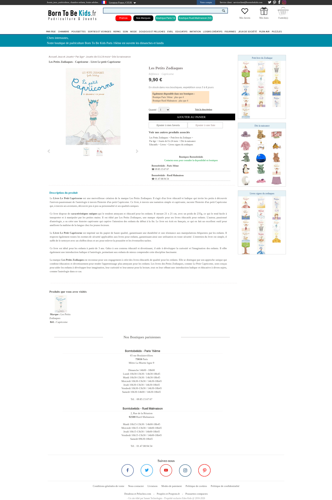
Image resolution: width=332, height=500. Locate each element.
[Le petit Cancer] (276, 66)
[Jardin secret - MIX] (276, 134)
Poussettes (78, 31)
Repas (116, 31)
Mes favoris (244, 18)
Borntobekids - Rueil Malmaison (168, 175)
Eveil (170, 31)
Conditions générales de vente (108, 486)
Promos (123, 18)
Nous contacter (136, 486)
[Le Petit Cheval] (261, 213)
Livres (163, 144)
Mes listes (264, 18)
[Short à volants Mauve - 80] (276, 180)
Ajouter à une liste (205, 125)
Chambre (63, 31)
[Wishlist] (245, 14)
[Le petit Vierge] (261, 101)
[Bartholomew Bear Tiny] (276, 157)
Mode (133, 31)
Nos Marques (143, 18)
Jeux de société (247, 31)
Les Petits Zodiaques (166, 68)
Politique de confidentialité (225, 486)
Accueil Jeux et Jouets (61, 56)
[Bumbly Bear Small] (261, 134)
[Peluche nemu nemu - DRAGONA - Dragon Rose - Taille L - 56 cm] (261, 180)
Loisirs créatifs (212, 31)
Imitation (195, 31)
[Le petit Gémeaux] (261, 66)
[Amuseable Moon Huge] (245, 180)
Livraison (153, 486)
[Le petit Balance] (245, 101)
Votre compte (206, 2)
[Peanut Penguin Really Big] (245, 169)
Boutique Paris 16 (165, 18)
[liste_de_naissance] (264, 14)
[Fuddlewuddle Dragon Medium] (261, 169)
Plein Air (264, 31)
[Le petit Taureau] (245, 78)
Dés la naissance (121, 56)
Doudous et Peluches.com (137, 493)
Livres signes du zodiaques (180, 144)
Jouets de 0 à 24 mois (98, 56)
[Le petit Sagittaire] (245, 112)
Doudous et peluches (152, 31)
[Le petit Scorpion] (245, 66)
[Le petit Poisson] (276, 101)
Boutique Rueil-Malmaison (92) (195, 18)
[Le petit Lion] (276, 78)
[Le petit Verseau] (245, 89)
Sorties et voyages (99, 31)
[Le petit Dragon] (261, 78)
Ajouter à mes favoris (168, 125)
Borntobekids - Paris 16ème (165, 165)
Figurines (230, 31)
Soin (125, 31)
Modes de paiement (171, 486)
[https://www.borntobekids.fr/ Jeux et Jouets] (72, 12)
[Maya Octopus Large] (245, 134)
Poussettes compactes (196, 493)
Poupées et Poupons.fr (168, 493)
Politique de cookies (196, 486)
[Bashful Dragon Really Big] (245, 157)
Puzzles (277, 31)
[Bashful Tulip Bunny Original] (245, 145)
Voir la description (203, 109)
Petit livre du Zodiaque (181, 137)
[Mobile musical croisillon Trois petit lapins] (261, 145)
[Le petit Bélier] (276, 89)
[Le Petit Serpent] (261, 89)
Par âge (51, 31)
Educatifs (181, 31)
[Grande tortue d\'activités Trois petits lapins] (276, 145)
